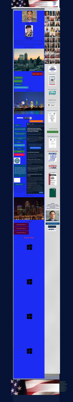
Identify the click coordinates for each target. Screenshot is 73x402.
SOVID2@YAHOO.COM (18, 192)
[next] (58, 37)
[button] (47, 13)
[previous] (46, 37)
